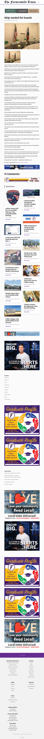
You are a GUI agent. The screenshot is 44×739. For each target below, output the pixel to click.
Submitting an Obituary (9, 481)
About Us (13, 697)
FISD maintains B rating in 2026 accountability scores (30, 228)
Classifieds (31, 675)
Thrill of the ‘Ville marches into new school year (30, 255)
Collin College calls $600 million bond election (12, 320)
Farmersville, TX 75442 (13, 720)
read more (8, 219)
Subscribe (13, 684)
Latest (16, 20)
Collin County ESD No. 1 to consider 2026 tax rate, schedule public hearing (11, 212)
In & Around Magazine (13, 675)
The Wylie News (12, 671)
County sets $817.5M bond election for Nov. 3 (12, 239)
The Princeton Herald (12, 667)
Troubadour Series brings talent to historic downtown (12, 269)
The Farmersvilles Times (12, 662)
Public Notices (7, 394)
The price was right (8, 484)
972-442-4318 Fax (12, 727)
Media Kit (31, 688)
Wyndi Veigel (7, 20)
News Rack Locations (12, 699)
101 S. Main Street (13, 719)
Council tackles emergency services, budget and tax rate (30, 203)
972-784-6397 (13, 715)
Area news (12, 217)
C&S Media (12, 673)
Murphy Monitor (12, 664)
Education (15, 324)
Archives (13, 688)
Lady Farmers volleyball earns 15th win (12, 473)
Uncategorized (7, 399)
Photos (12, 690)
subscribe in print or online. (22, 162)
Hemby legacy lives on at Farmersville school (12, 295)
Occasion (6, 389)
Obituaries (6, 387)
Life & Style (6, 384)
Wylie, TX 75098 (12, 710)
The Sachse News (12, 669)
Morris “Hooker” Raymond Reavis (11, 479)
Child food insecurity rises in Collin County (30, 280)
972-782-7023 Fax (12, 717)
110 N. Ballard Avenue (12, 728)
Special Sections (31, 686)
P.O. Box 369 (12, 709)
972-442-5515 (13, 725)
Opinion (6, 392)
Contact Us (12, 701)
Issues (12, 686)
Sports (5, 396)
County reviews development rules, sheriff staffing (31, 306)
